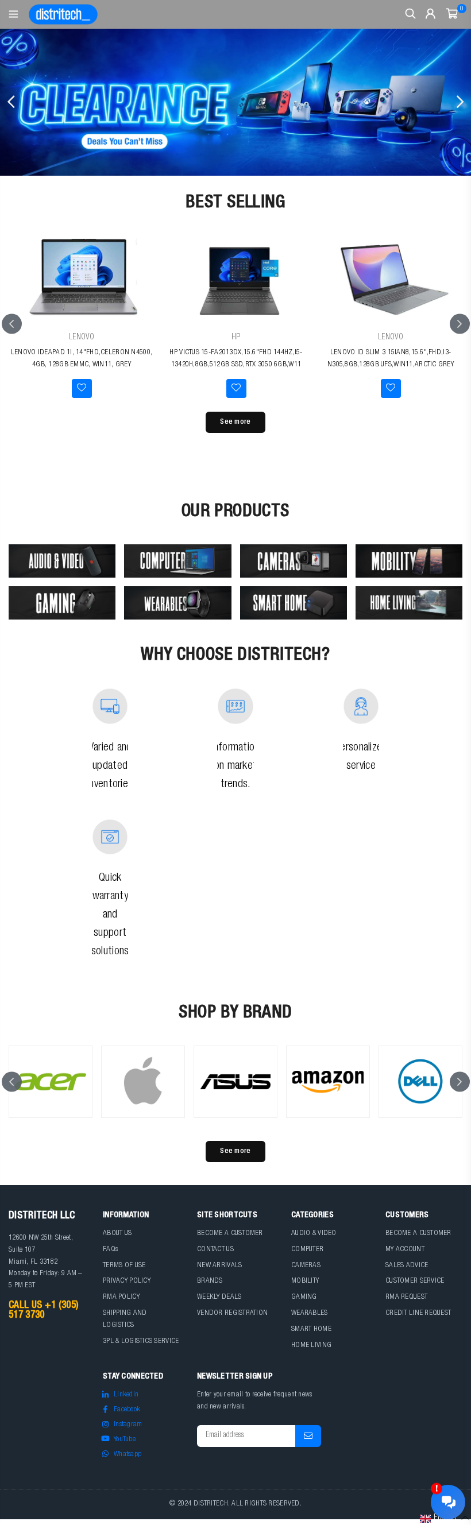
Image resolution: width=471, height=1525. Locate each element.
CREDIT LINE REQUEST (418, 1313)
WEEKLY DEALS (219, 1297)
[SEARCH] (410, 14)
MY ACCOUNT (404, 1249)
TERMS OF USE (124, 1265)
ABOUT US (117, 1233)
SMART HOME (311, 1329)
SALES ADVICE (406, 1265)
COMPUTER (307, 1249)
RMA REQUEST (406, 1297)
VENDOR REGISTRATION (232, 1313)
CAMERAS (306, 1265)
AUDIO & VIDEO (314, 1233)
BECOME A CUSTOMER (230, 1233)
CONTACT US (215, 1249)
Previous (11, 102)
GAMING (304, 1297)
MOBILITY (305, 1281)
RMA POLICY (121, 1297)
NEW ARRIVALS (219, 1265)
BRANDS (210, 1281)
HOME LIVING (311, 1345)
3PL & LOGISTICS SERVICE (141, 1341)
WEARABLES (309, 1313)
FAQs (110, 1249)
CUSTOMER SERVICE (414, 1281)
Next (459, 102)
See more (235, 422)
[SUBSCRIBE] (308, 1436)
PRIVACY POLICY (126, 1281)
